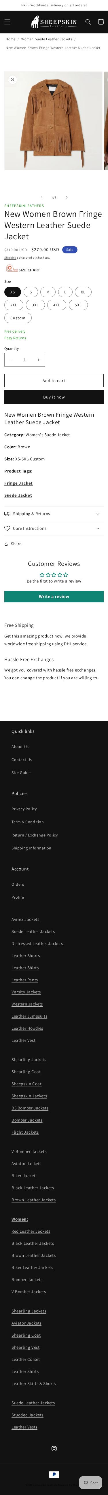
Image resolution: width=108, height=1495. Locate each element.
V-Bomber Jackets (29, 1151)
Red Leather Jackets (31, 1231)
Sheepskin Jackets (29, 1096)
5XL (78, 305)
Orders (18, 884)
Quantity (11, 348)
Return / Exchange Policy (35, 835)
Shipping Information (32, 848)
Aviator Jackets (26, 1163)
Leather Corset (26, 1359)
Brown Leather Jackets (34, 1199)
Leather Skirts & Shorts (34, 1383)
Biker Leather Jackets (32, 1267)
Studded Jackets (27, 1415)
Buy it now (54, 397)
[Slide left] (41, 197)
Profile (18, 897)
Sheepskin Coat (26, 1083)
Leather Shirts (25, 967)
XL (83, 292)
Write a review (54, 596)
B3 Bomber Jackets (30, 1108)
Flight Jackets (25, 1132)
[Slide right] (66, 197)
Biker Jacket (23, 1175)
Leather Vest (23, 1040)
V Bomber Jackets (29, 1291)
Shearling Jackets (29, 1059)
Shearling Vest (25, 1347)
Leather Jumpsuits (29, 1016)
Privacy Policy (24, 808)
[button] (7, 22)
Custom (18, 317)
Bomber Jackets (27, 1120)
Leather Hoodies (27, 1028)
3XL (35, 305)
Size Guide (21, 772)
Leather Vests (24, 1427)
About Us (20, 746)
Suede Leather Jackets (33, 931)
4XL (56, 305)
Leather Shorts (26, 955)
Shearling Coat (26, 1071)
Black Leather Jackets (33, 1187)
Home (10, 39)
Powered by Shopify (70, 1484)
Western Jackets (27, 1004)
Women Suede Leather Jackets (46, 39)
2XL (13, 305)
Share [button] (16, 543)
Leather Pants (25, 979)
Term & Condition (28, 821)
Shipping (10, 257)
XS (12, 292)
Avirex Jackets (25, 919)
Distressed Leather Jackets (37, 943)
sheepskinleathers (46, 1484)
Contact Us (22, 759)
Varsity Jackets (26, 992)
